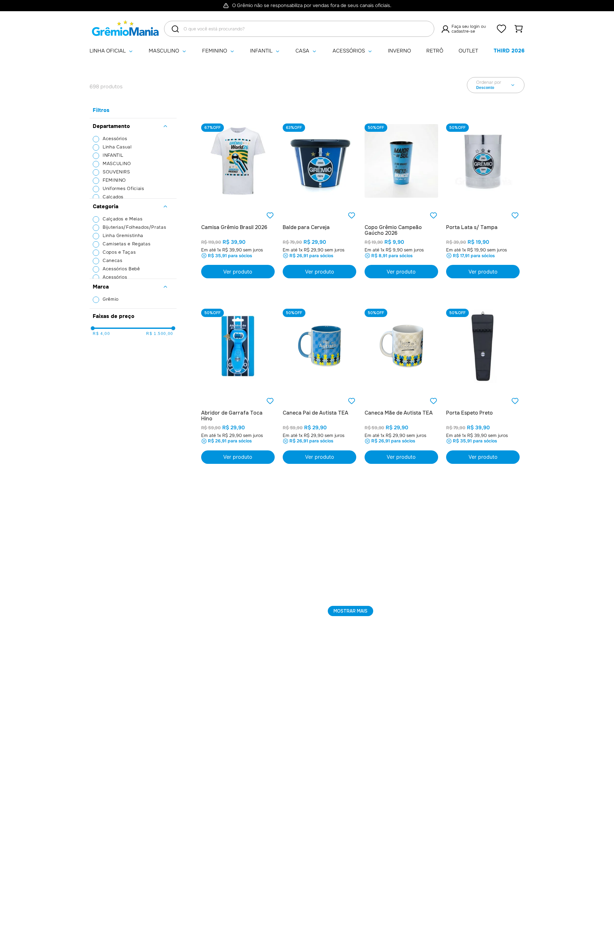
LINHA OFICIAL (108, 51)
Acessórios (115, 138)
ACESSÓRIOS (349, 51)
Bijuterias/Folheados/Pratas (134, 227)
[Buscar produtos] (175, 29)
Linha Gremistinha (123, 235)
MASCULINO (164, 51)
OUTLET (468, 51)
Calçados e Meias (122, 219)
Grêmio (111, 299)
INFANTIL (261, 51)
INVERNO (399, 51)
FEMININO (214, 51)
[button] (133, 126)
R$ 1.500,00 (159, 334)
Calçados (113, 197)
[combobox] (299, 29)
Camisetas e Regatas (126, 244)
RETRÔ (434, 51)
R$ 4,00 (101, 334)
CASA (302, 51)
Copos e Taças (119, 252)
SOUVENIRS (116, 172)
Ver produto (483, 271)
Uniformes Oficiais (123, 188)
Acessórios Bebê (121, 269)
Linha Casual (117, 147)
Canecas (112, 260)
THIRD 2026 (508, 50)
